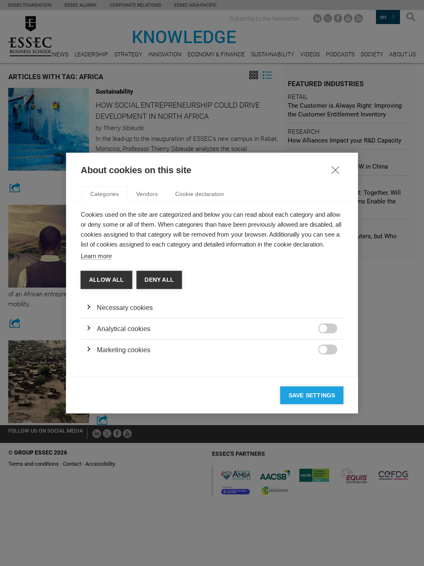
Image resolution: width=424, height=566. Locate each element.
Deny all (159, 280)
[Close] (335, 170)
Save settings (312, 395)
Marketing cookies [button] (123, 349)
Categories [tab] (104, 194)
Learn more (96, 255)
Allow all (106, 280)
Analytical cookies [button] (123, 328)
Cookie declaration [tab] (199, 194)
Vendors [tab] (147, 194)
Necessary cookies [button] (125, 307)
